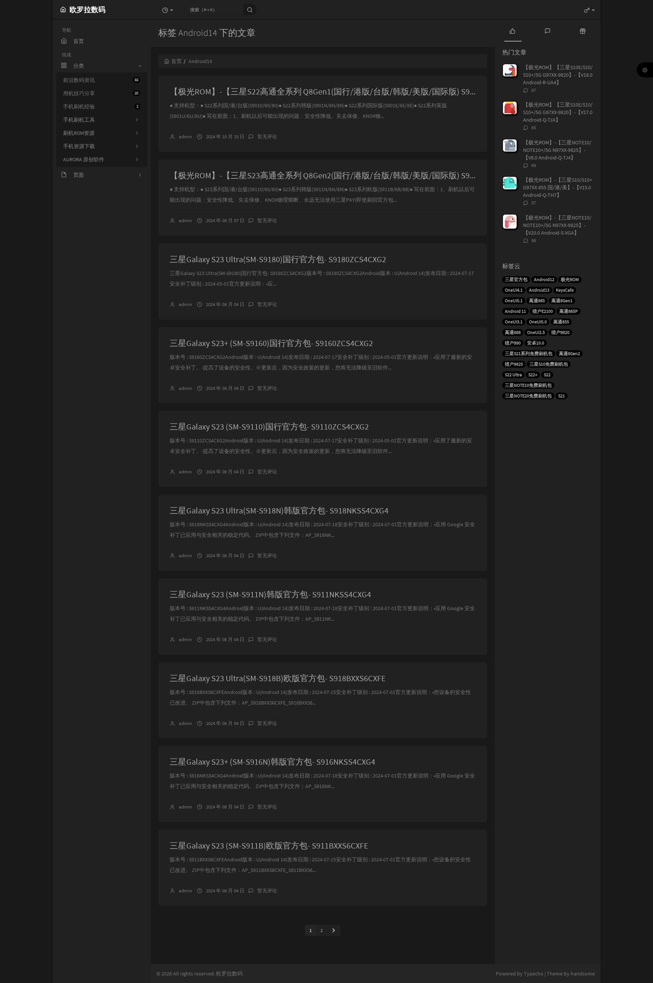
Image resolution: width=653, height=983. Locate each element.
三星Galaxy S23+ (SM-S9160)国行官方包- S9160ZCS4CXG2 (271, 343)
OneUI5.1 (514, 300)
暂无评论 (267, 136)
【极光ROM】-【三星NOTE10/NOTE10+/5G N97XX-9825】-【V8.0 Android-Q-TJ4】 (557, 150)
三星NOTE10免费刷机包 (528, 385)
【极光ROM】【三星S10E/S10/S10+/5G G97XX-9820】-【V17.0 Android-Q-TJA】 (558, 112)
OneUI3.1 (514, 322)
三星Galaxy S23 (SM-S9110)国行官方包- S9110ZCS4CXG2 (269, 426)
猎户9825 (514, 364)
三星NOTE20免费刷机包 (528, 396)
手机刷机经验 (100, 106)
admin (185, 136)
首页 (176, 61)
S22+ (532, 374)
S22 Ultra (513, 374)
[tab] (512, 30)
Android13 (539, 290)
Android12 (544, 279)
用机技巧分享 (100, 93)
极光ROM (570, 279)
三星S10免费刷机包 (548, 364)
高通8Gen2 (569, 353)
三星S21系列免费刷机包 (528, 353)
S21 (561, 396)
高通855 (561, 322)
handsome (583, 973)
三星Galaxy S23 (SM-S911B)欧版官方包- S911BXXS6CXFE (269, 845)
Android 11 (515, 311)
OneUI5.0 (538, 322)
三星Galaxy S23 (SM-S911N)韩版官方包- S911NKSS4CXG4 (270, 594)
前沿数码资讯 (100, 80)
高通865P (568, 311)
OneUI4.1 (514, 290)
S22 (547, 374)
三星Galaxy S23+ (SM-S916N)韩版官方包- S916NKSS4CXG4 (272, 761)
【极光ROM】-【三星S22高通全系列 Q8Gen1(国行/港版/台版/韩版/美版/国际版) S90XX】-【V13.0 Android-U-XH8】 (376, 91)
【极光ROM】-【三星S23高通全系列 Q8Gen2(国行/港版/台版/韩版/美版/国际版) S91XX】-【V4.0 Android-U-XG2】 (373, 175)
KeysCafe (565, 290)
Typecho (533, 973)
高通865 (537, 300)
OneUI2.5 (536, 332)
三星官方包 (516, 279)
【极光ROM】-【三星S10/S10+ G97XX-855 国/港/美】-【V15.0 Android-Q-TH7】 (557, 187)
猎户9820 (560, 332)
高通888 (513, 332)
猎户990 (513, 343)
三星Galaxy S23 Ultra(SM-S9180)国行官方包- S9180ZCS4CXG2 (278, 259)
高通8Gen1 (562, 300)
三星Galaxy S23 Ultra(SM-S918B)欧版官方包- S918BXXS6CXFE (278, 678)
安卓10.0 (535, 343)
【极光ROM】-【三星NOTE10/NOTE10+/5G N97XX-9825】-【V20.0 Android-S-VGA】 (557, 225)
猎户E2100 (542, 311)
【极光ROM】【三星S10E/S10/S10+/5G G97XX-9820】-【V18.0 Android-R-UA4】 (558, 75)
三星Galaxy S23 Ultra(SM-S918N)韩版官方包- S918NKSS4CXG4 (279, 510)
